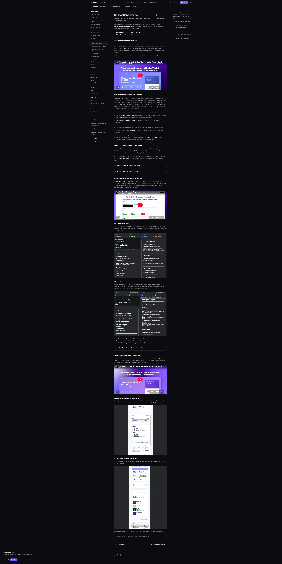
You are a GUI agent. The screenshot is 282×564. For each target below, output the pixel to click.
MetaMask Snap (120, 181)
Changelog (134, 6)
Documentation (94, 6)
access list (131, 130)
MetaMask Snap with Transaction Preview (182, 22)
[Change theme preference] (190, 2)
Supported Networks (105, 6)
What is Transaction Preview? (181, 14)
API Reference (116, 6)
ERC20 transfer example (181, 25)
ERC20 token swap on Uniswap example (183, 34)
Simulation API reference (123, 158)
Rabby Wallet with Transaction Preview (181, 30)
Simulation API (124, 48)
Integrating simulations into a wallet (182, 18)
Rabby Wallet (160, 358)
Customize (29, 559)
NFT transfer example (181, 27)
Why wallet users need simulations (182, 16)
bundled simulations (152, 137)
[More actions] (165, 15)
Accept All (13, 559)
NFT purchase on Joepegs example (182, 39)
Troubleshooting (125, 6)
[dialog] (18, 556)
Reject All (6, 559)
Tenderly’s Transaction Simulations (124, 26)
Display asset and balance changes (126, 115)
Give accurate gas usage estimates (126, 120)
